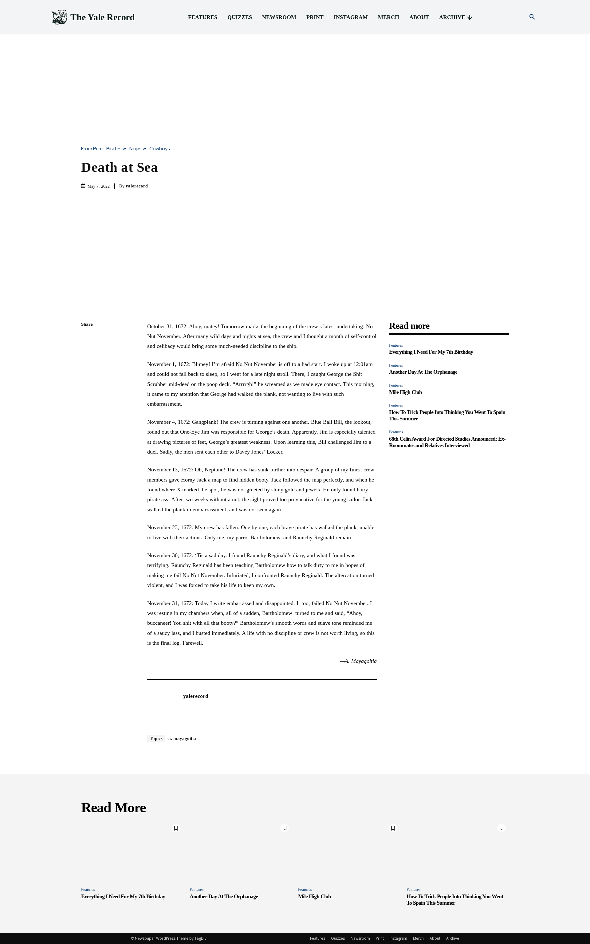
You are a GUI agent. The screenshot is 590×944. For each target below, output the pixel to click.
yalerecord (137, 186)
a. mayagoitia (182, 738)
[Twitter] (87, 354)
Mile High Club (405, 392)
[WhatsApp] (87, 382)
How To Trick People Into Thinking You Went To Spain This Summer (455, 899)
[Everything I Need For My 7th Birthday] (132, 851)
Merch (418, 938)
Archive (452, 938)
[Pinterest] (87, 368)
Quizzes (338, 938)
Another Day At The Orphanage (423, 372)
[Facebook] (87, 339)
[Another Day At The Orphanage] (241, 851)
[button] (532, 17)
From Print (92, 149)
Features (396, 345)
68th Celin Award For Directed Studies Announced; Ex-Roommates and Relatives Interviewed (447, 442)
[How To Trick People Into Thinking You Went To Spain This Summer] (458, 851)
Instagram (398, 938)
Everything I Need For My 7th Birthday (431, 352)
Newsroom (360, 938)
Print (380, 938)
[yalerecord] (162, 705)
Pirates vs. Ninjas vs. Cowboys (138, 149)
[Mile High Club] (349, 851)
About (435, 938)
